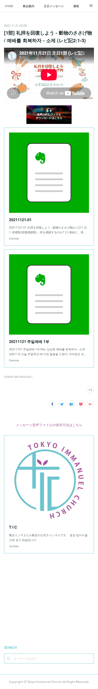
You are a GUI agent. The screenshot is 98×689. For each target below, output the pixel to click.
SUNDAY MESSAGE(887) (18, 376)
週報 (76, 6)
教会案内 (28, 6)
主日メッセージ (54, 6)
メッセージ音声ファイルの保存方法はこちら (49, 424)
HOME (9, 6)
